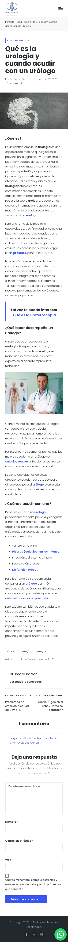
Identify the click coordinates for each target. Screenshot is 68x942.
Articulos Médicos (18, 40)
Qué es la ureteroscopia (34, 315)
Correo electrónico (19, 841)
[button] (26, 681)
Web (8, 860)
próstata (19, 253)
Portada (9, 22)
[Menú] (60, 8)
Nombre (11, 822)
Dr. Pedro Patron (23, 674)
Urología (26, 651)
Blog (19, 22)
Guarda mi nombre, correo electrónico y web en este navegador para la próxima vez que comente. (34, 884)
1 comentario (15, 83)
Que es (11, 651)
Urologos (41, 651)
